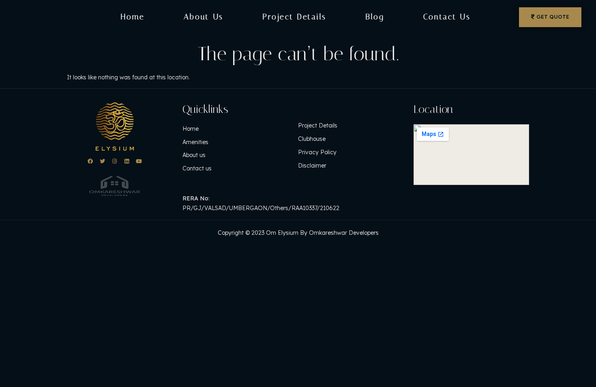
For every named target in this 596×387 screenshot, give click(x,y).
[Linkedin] (126, 161)
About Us (203, 16)
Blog (374, 16)
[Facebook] (90, 161)
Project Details (294, 16)
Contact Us (447, 16)
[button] (550, 17)
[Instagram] (114, 161)
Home (133, 16)
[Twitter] (102, 161)
